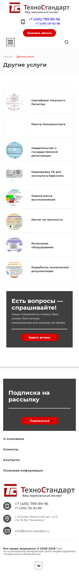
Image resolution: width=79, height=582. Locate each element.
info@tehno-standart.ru (32, 531)
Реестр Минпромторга (48, 124)
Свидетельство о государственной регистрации (44, 151)
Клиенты (11, 449)
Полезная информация (23, 470)
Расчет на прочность (47, 219)
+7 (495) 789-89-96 (44, 19)
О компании (13, 439)
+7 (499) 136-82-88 (47, 23)
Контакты (11, 460)
